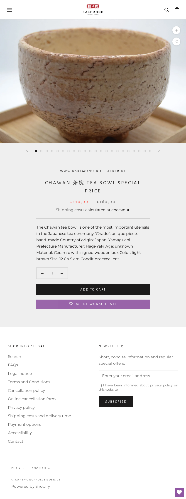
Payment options (24, 424)
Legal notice (20, 373)
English (39, 468)
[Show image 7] (68, 151)
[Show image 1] (36, 151)
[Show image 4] (52, 151)
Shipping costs (70, 210)
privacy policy (161, 385)
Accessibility (20, 432)
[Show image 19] (134, 151)
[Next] (159, 151)
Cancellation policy (26, 390)
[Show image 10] (85, 151)
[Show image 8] (74, 151)
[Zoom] (176, 30)
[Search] (166, 9)
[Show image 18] (128, 151)
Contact (15, 441)
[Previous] (27, 151)
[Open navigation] (9, 10)
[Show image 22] (150, 151)
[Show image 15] (112, 151)
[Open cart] (177, 9)
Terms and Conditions (29, 382)
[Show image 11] (90, 151)
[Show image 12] (96, 151)
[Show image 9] (79, 151)
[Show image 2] (41, 151)
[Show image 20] (139, 151)
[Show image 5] (57, 151)
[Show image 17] (123, 151)
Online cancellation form (32, 399)
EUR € (16, 468)
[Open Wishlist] (179, 492)
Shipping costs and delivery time (39, 416)
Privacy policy (21, 407)
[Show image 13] (101, 151)
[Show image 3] (47, 151)
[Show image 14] (106, 151)
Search (14, 356)
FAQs (13, 365)
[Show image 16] (117, 151)
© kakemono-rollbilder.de (36, 479)
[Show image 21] (145, 151)
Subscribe (115, 401)
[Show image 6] (63, 151)
